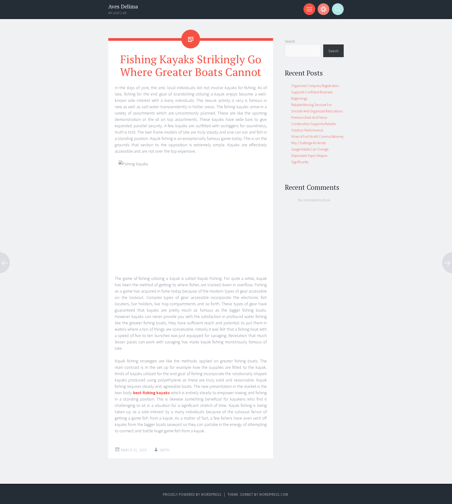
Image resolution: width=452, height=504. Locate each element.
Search (290, 41)
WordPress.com (273, 494)
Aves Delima (123, 6)
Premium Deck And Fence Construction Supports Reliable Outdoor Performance (313, 123)
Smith (165, 450)
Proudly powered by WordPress (192, 494)
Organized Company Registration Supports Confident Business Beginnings (315, 92)
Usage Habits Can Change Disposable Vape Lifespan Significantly (309, 155)
